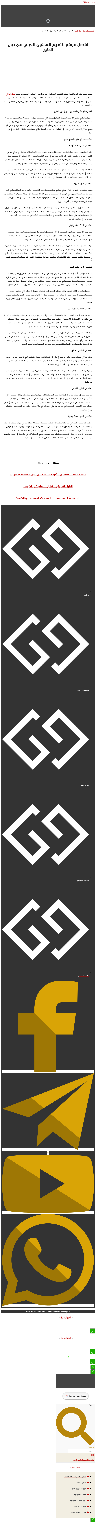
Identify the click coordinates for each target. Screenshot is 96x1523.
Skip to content (89, 2)
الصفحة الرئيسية (88, 31)
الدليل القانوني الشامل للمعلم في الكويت (48, 486)
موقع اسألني (10, 94)
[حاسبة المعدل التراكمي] (92, 1456)
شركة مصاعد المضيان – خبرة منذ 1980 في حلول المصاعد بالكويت (48, 474)
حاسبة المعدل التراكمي (83, 1459)
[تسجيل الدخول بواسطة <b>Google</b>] (75, 1396)
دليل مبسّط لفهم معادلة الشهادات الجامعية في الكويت (48, 497)
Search (92, 1405)
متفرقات (78, 31)
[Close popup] (92, 1330)
